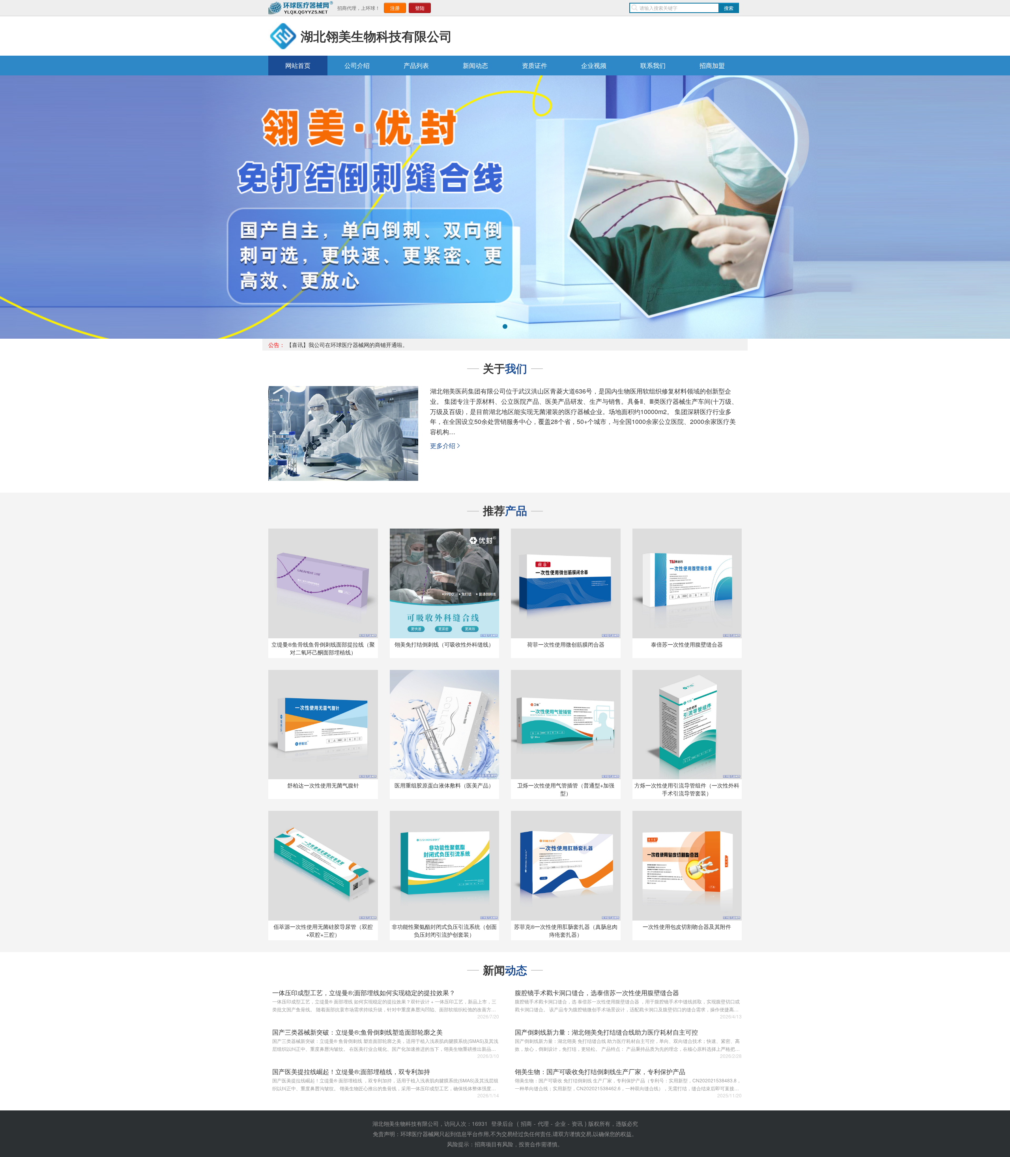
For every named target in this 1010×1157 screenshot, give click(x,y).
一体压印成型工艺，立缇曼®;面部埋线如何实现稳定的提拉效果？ (363, 992)
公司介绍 (357, 65)
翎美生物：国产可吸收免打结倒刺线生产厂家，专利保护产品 (600, 1071)
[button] (28, 207)
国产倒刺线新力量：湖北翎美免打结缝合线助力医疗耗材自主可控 (606, 1032)
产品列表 (416, 65)
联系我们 (653, 65)
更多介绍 (446, 445)
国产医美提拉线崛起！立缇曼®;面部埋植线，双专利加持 (351, 1071)
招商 (526, 1123)
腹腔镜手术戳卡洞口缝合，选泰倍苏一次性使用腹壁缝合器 (597, 992)
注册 (395, 7)
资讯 (577, 1123)
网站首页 (297, 65)
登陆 (420, 7)
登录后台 (502, 1123)
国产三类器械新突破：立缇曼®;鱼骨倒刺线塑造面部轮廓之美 (357, 1032)
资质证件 (534, 65)
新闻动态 (475, 65)
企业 (560, 1123)
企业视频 (593, 65)
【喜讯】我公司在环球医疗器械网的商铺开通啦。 (347, 345)
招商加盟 (712, 65)
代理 (543, 1123)
